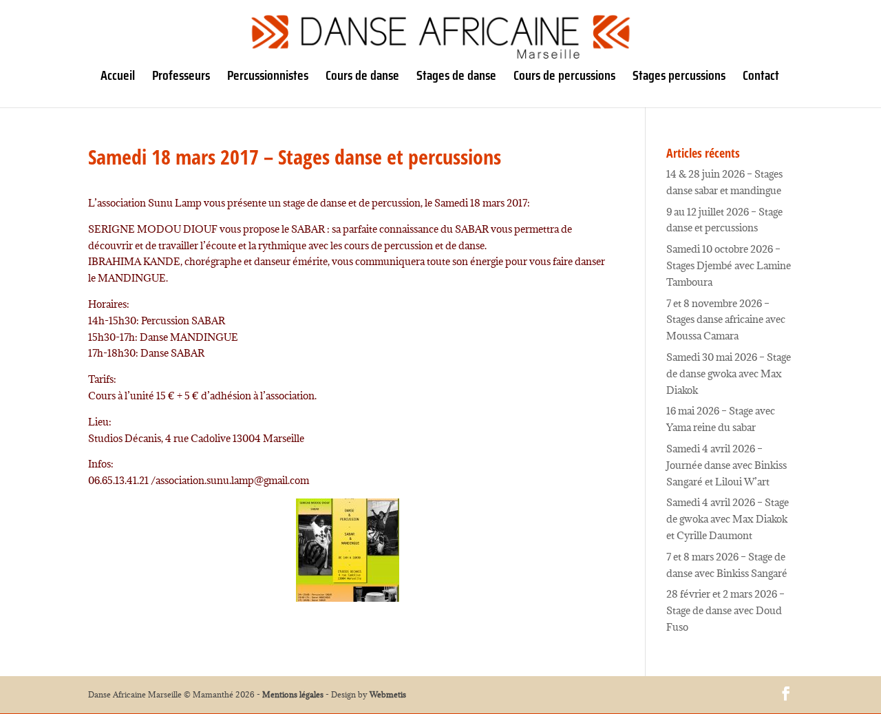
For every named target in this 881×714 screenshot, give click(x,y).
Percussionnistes (267, 78)
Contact (761, 78)
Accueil (117, 78)
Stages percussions (679, 78)
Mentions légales (292, 694)
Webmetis (388, 694)
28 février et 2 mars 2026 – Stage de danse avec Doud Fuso (725, 610)
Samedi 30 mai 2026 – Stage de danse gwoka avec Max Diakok (728, 373)
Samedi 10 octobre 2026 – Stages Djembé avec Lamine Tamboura (728, 265)
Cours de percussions (564, 78)
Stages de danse (456, 78)
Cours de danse (362, 78)
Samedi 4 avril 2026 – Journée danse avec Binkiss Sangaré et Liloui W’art (726, 465)
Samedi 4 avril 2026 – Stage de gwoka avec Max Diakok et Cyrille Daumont (727, 519)
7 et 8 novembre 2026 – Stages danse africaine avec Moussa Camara (725, 320)
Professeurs (181, 78)
